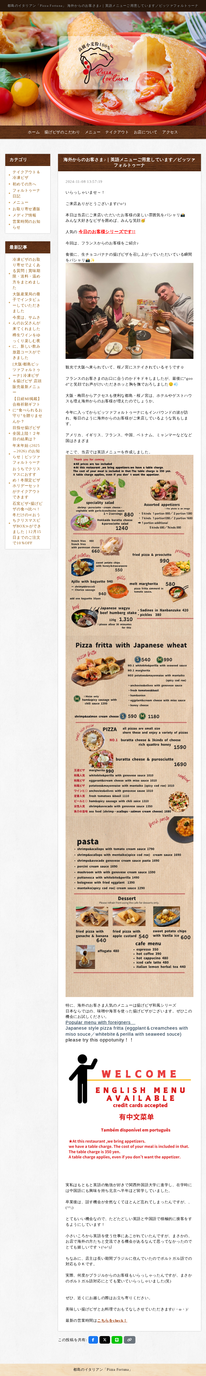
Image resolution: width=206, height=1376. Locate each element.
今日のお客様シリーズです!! (107, 231)
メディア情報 (24, 215)
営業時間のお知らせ (26, 224)
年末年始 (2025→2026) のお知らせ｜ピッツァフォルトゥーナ (26, 454)
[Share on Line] (117, 1340)
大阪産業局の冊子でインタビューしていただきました (26, 302)
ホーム (34, 132)
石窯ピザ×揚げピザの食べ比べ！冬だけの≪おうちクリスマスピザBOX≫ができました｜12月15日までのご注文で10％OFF (27, 523)
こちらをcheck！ (112, 1320)
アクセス (170, 132)
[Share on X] (104, 1340)
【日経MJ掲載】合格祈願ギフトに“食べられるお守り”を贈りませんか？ (27, 410)
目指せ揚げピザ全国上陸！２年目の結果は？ (26, 433)
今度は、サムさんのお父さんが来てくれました (26, 323)
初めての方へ (24, 184)
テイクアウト (117, 132)
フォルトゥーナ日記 (26, 193)
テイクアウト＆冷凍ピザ (26, 175)
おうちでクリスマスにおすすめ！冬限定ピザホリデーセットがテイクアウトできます (26, 483)
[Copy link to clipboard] (129, 1340)
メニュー (93, 132)
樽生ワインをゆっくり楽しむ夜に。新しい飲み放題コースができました (26, 346)
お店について (146, 132)
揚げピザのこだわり (62, 132)
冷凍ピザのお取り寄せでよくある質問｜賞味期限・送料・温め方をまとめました (26, 273)
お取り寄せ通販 (26, 209)
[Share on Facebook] (93, 1340)
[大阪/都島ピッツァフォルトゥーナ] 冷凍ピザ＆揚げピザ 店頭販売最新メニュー (27, 378)
